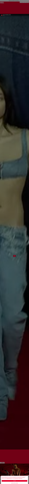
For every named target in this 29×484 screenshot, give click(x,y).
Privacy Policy (16, 478)
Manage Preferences (9, 478)
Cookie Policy (20, 478)
